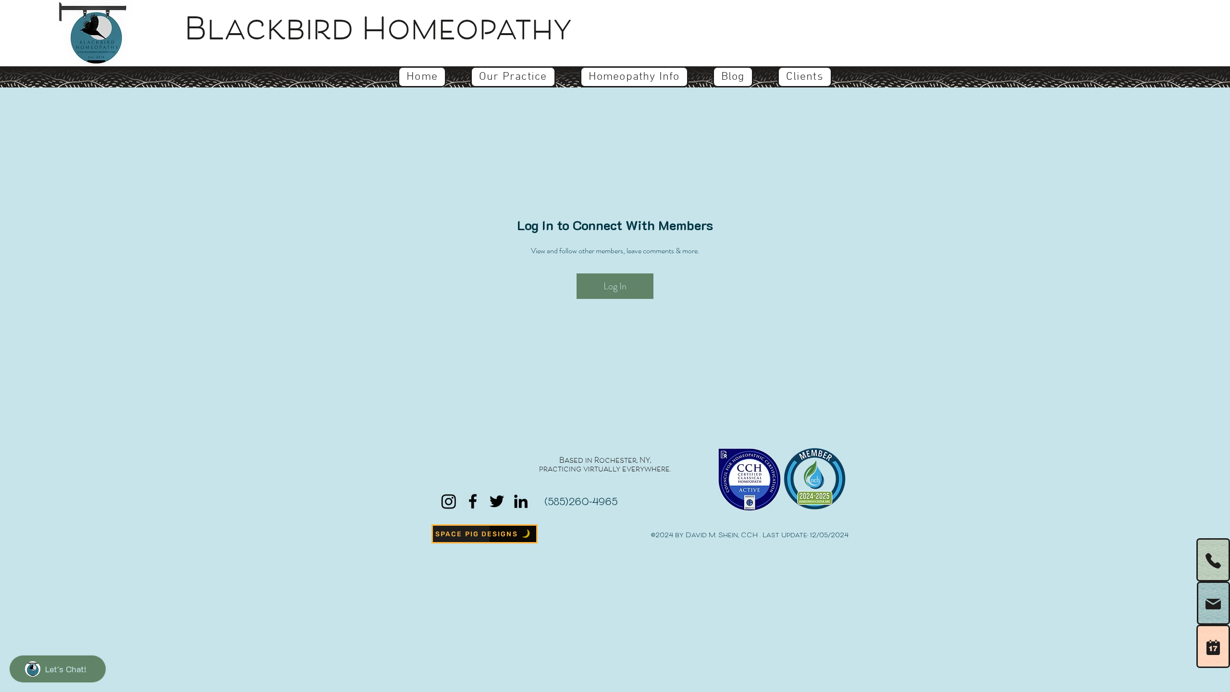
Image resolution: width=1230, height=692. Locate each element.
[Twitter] (496, 501)
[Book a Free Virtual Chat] (1213, 646)
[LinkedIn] (520, 501)
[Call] (1213, 559)
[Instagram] (448, 501)
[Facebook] (472, 501)
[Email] (1213, 603)
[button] (512, 76)
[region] (1201, 603)
